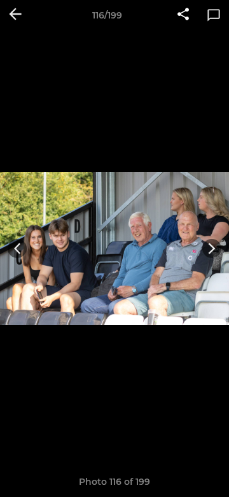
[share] (183, 15)
